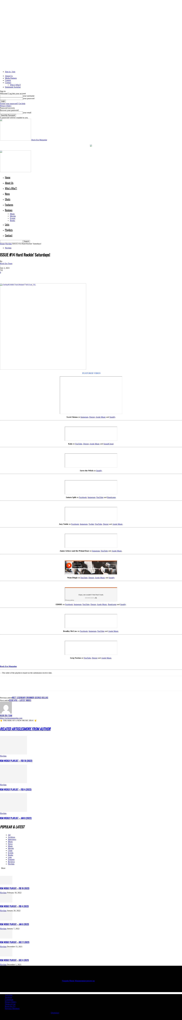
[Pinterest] (22, 276)
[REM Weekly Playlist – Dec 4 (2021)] (6, 956)
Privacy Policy (5, 106)
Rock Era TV (10, 1006)
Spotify (112, 417)
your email (27, 113)
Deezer (92, 417)
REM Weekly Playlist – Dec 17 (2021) (14, 942)
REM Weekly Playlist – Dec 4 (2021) (14, 960)
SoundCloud (108, 444)
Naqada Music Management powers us (78, 981)
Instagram (84, 417)
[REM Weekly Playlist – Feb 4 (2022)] (13, 782)
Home (7, 177)
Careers (8, 80)
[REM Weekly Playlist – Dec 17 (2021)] (6, 938)
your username (28, 96)
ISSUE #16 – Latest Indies (20, 700)
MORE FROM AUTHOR (37, 728)
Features (9, 204)
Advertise (9, 995)
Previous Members (12, 1008)
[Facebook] (4, 276)
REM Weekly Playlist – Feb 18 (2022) (16, 760)
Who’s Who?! (15, 85)
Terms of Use (10, 1004)
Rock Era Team (6, 263)
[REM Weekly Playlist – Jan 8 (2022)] (13, 811)
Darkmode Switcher (13, 87)
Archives (11, 837)
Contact (8, 83)
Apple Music (101, 417)
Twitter (91, 524)
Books (12, 220)
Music (12, 214)
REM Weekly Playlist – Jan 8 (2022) (16, 818)
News (7, 194)
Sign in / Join (10, 72)
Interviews (12, 839)
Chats (7, 199)
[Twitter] (13, 276)
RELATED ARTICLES (12, 728)
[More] (40, 276)
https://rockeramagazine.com (11, 718)
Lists (7, 224)
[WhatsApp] (31, 276)
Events (12, 218)
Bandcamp (111, 497)
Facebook (83, 497)
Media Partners (11, 78)
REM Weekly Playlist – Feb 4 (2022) (15, 789)
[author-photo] (6, 713)
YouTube (78, 444)
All (9, 835)
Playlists (9, 230)
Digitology (55, 1013)
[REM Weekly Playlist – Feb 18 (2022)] (13, 754)
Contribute (9, 1000)
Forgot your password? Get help (12, 103)
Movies (13, 216)
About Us (9, 76)
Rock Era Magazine (8, 666)
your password (28, 98)
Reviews (8, 210)
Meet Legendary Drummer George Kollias (30, 697)
